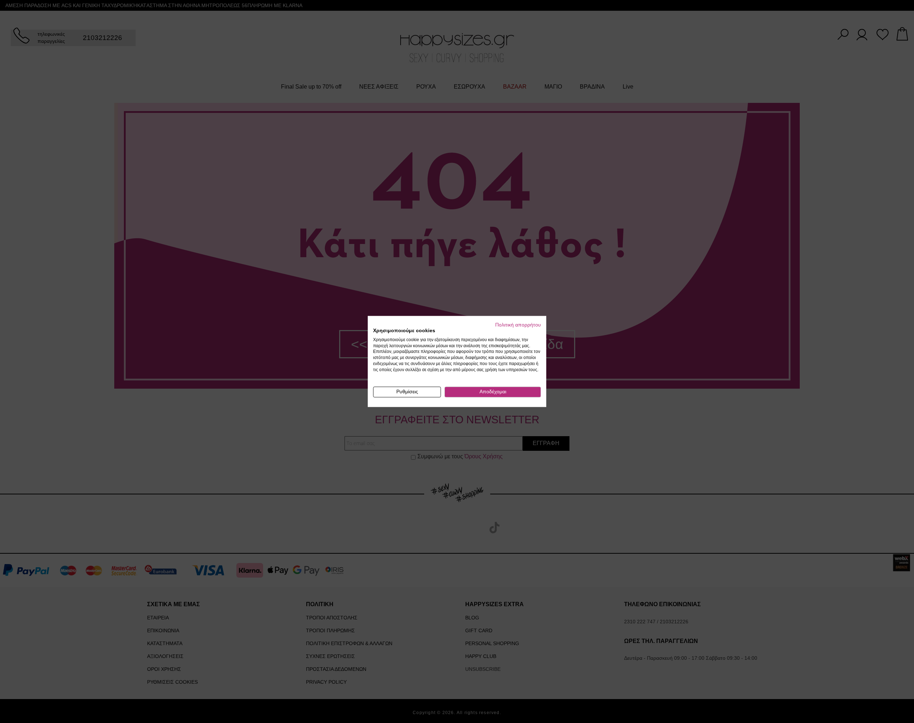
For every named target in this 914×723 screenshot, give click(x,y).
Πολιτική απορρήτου (518, 325)
